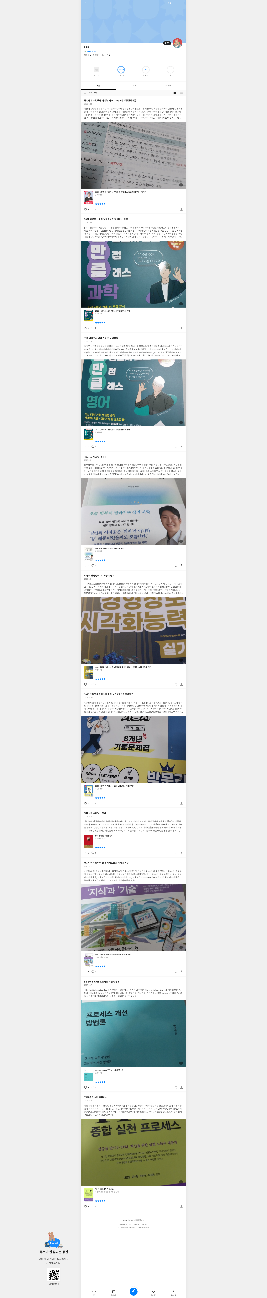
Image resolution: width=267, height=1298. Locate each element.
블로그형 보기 (174, 93)
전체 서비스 (181, 3)
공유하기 (181, 209)
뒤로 (85, 3)
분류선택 (85, 93)
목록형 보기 (181, 93)
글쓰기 (134, 1292)
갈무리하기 (176, 209)
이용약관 (137, 1224)
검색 (169, 3)
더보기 (175, 3)
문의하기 (145, 1224)
